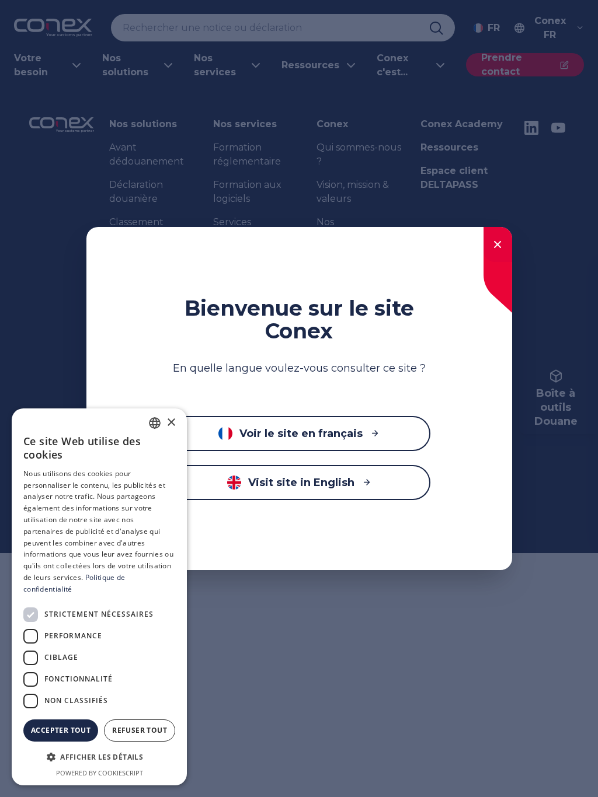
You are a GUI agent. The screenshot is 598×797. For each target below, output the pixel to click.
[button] (99, 757)
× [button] (170, 422)
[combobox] (155, 423)
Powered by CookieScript (99, 772)
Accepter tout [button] (61, 730)
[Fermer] (498, 244)
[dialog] (99, 596)
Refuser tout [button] (139, 730)
